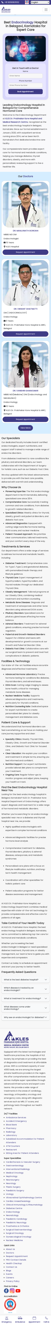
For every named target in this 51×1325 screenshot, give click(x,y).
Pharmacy (11, 1128)
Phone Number (25, 81)
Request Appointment (25, 252)
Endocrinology (13, 1211)
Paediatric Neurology (16, 1222)
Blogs (8, 1270)
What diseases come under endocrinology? (17, 1007)
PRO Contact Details (16, 1259)
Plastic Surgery (13, 1187)
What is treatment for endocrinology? (22, 998)
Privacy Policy (12, 1281)
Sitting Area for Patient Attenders (22, 1153)
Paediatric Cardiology (16, 1219)
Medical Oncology (15, 1172)
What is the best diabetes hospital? (21, 979)
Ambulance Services (16, 1117)
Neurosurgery (12, 1179)
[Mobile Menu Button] (46, 9)
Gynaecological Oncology (18, 1236)
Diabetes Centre (14, 1208)
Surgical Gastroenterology (19, 1229)
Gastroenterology (15, 1165)
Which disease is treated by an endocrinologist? (19, 989)
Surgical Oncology (15, 1233)
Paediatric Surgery (15, 1190)
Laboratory (11, 1135)
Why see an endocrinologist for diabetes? (24, 1017)
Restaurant (11, 1149)
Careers (10, 1277)
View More (25, 427)
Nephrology (11, 1176)
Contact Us (11, 1267)
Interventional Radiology (18, 1169)
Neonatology (12, 1215)
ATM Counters (13, 1146)
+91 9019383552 (11, 2)
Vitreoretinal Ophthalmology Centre (24, 1197)
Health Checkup (14, 1263)
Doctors (10, 1252)
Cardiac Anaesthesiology (18, 1201)
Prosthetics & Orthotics (17, 1226)
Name (25, 71)
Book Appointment (25, 91)
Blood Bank (11, 1124)
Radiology (10, 1131)
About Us (10, 1249)
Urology (10, 1194)
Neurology (11, 1183)
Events (9, 1274)
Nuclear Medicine (14, 1240)
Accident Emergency (16, 1121)
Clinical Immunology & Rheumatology (24, 1204)
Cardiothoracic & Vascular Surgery (23, 1162)
